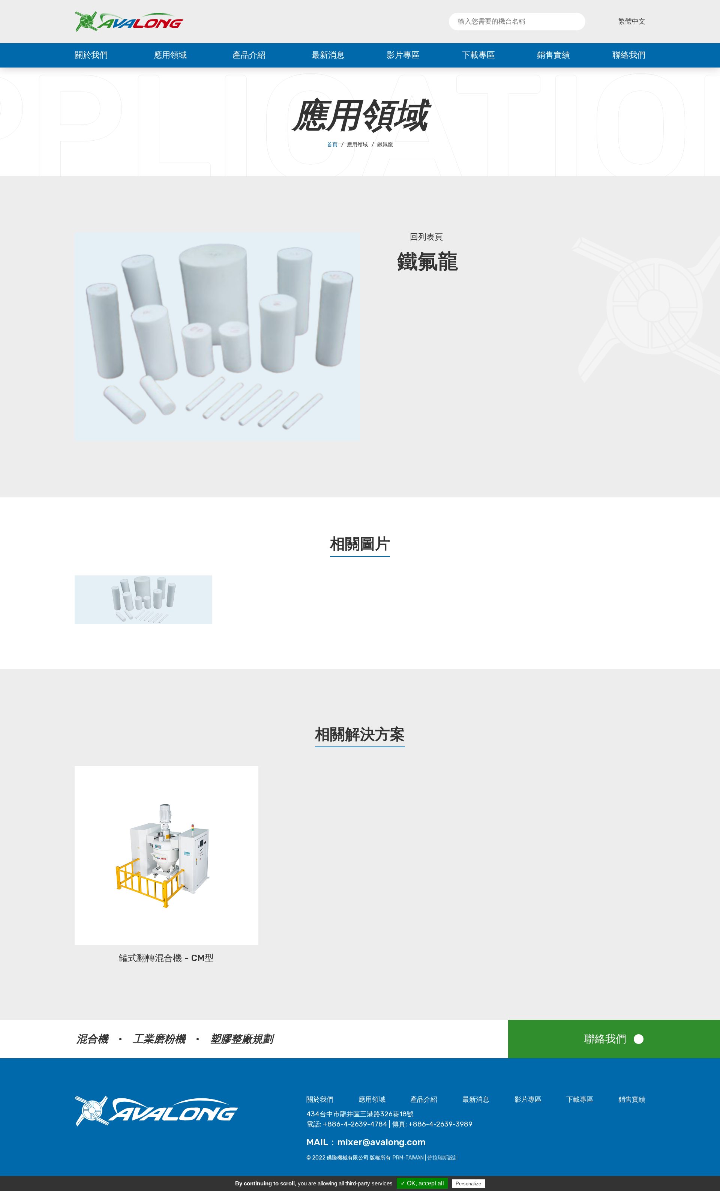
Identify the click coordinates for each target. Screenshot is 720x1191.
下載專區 (478, 55)
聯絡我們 (628, 55)
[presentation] (59, 603)
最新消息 (328, 55)
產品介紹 (249, 55)
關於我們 (91, 55)
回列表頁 (426, 237)
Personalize (468, 1183)
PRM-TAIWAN (408, 1158)
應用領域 (170, 55)
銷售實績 (553, 55)
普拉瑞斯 (437, 1158)
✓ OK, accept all (422, 1183)
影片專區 (403, 55)
